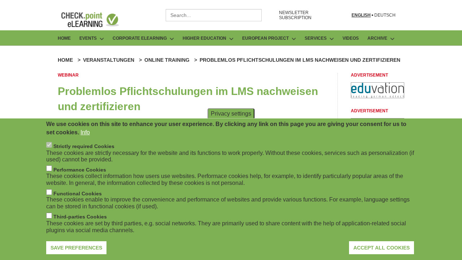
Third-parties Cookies (80, 217)
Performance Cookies (79, 169)
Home (64, 38)
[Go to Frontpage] (95, 19)
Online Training (166, 60)
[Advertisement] (377, 96)
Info (85, 132)
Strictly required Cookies (83, 146)
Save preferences (76, 247)
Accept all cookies (381, 247)
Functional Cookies (77, 193)
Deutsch (385, 15)
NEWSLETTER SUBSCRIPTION (295, 15)
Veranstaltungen (108, 60)
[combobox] (214, 15)
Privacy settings (231, 113)
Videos (351, 38)
